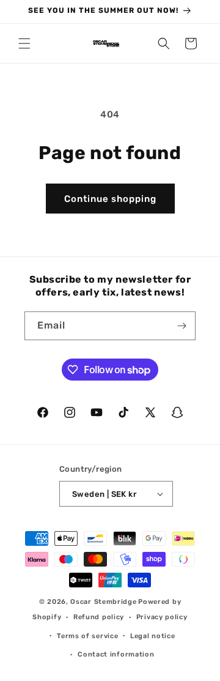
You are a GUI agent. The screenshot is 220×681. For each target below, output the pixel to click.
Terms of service (87, 636)
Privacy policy (162, 617)
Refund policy (98, 617)
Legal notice (152, 636)
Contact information (116, 654)
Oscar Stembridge (103, 602)
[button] (24, 43)
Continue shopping (110, 198)
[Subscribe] (181, 325)
